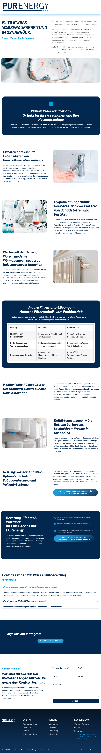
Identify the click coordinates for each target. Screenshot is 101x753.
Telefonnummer (84, 668)
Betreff (81, 676)
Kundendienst (82, 719)
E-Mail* (55, 676)
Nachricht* (56, 685)
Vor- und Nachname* (60, 668)
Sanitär (27, 719)
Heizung (53, 719)
